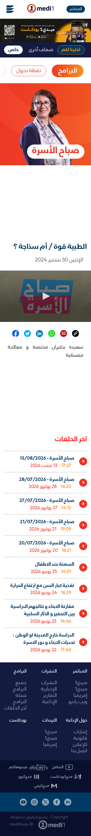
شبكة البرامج (20, 698)
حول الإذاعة (76, 720)
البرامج (20, 671)
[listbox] (45, 552)
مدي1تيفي (41, 785)
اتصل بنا (79, 751)
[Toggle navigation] (7, 9)
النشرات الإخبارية (49, 686)
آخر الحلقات (15, 708)
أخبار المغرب (85, 816)
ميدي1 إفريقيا (80, 692)
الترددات (49, 720)
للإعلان (80, 745)
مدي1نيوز (25, 776)
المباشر (76, 9)
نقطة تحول (28, 71)
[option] (45, 461)
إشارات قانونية (80, 735)
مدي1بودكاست (61, 776)
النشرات (49, 671)
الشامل (57, 767)
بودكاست (18, 720)
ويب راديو (78, 702)
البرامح (67, 71)
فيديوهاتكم (18, 767)
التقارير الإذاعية (49, 698)
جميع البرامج (20, 686)
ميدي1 (81, 683)
